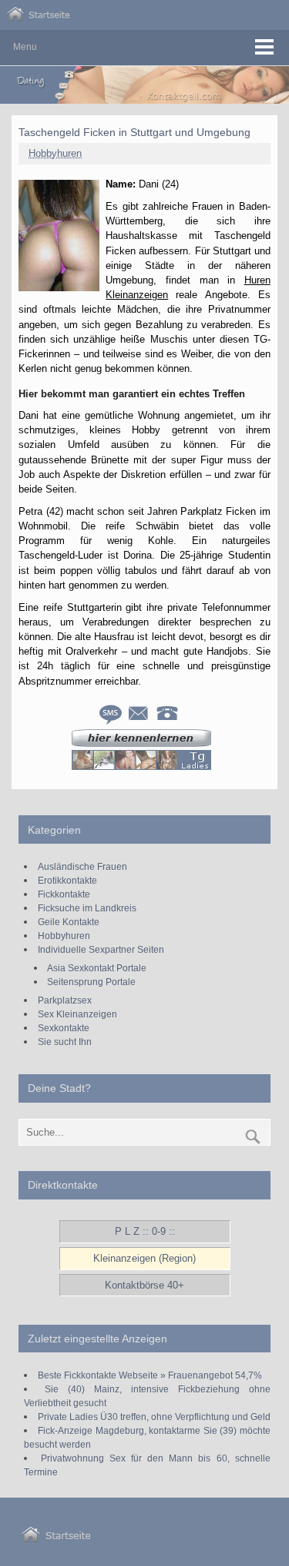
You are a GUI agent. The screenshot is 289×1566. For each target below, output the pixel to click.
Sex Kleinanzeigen (77, 1014)
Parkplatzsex (65, 1000)
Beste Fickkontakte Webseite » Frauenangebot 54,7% (150, 1375)
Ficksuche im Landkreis (87, 908)
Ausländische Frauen (82, 866)
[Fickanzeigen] (38, 17)
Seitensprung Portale (91, 982)
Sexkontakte (63, 1028)
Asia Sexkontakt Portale (96, 968)
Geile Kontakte (68, 922)
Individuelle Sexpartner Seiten (101, 949)
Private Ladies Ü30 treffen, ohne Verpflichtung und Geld (154, 1417)
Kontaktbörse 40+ (144, 1285)
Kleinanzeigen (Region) (144, 1258)
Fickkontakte (64, 894)
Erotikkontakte (67, 880)
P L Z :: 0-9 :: (145, 1231)
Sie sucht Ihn (65, 1042)
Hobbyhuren (55, 153)
